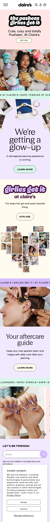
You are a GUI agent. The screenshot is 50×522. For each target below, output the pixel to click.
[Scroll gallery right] (45, 434)
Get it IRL (24, 40)
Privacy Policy (14, 495)
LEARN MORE (25, 169)
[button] (6, 5)
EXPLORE (24, 216)
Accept (23, 502)
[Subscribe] (43, 454)
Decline (23, 508)
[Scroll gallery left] (5, 434)
